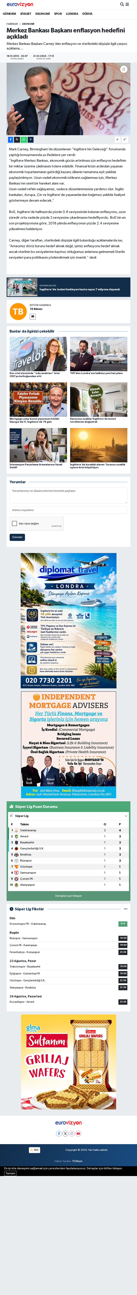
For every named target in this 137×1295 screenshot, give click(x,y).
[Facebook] (59, 1133)
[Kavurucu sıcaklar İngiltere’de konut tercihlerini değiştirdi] (99, 399)
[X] (65, 1133)
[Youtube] (78, 1133)
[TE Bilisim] (18, 311)
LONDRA (72, 13)
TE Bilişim (77, 1161)
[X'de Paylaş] (17, 140)
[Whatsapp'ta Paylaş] (24, 140)
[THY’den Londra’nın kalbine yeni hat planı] (99, 353)
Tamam (10, 1173)
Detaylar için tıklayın (68, 895)
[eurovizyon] (20, 5)
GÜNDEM (9, 13)
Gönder (17, 537)
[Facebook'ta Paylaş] (10, 140)
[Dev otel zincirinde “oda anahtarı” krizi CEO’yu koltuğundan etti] (38, 353)
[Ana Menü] (127, 4)
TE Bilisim (36, 309)
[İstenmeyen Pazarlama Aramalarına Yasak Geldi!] (38, 445)
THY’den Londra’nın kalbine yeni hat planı (96, 373)
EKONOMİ (42, 13)
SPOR (58, 13)
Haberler (12, 24)
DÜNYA (87, 13)
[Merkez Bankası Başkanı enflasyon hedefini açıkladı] (69, 99)
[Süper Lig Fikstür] (125, 909)
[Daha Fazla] (31, 140)
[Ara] (122, 4)
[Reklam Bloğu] (68, 620)
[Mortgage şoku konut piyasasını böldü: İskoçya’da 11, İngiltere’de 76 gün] (38, 399)
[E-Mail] (33, 317)
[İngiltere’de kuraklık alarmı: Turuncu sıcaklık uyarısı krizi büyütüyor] (99, 445)
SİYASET (25, 13)
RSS (36, 1150)
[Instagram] (72, 1133)
